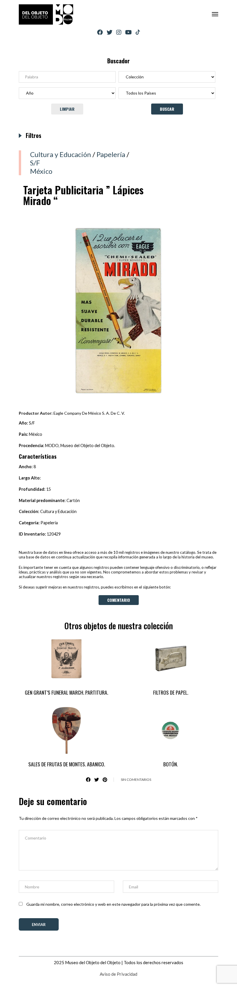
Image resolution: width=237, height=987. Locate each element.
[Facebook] (100, 32)
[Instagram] (118, 32)
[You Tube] (128, 32)
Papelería (111, 154)
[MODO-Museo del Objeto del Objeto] (46, 14)
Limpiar (67, 109)
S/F (35, 162)
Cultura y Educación (60, 154)
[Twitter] (109, 32)
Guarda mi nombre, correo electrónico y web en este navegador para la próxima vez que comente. (113, 904)
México (41, 171)
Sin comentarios (136, 779)
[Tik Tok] (138, 32)
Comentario (118, 600)
